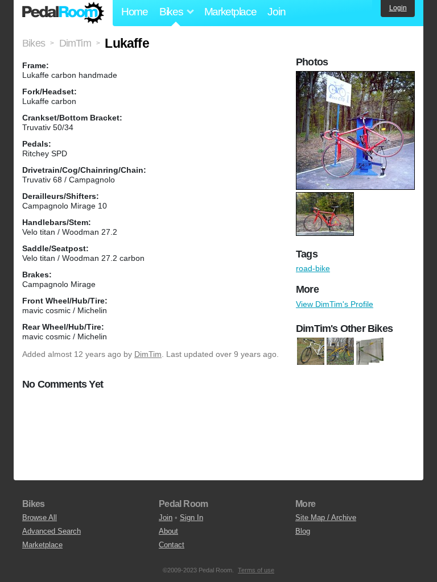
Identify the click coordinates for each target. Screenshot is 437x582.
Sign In (191, 517)
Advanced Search (51, 531)
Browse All (39, 517)
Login (398, 8)
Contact (171, 545)
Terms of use (256, 570)
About (168, 531)
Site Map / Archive (325, 517)
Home (134, 12)
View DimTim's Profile (334, 304)
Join (276, 12)
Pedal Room (63, 13)
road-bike (313, 268)
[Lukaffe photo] (357, 76)
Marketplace (230, 12)
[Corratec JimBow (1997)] (340, 351)
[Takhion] (370, 351)
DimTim (148, 354)
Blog (302, 531)
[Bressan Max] (310, 351)
